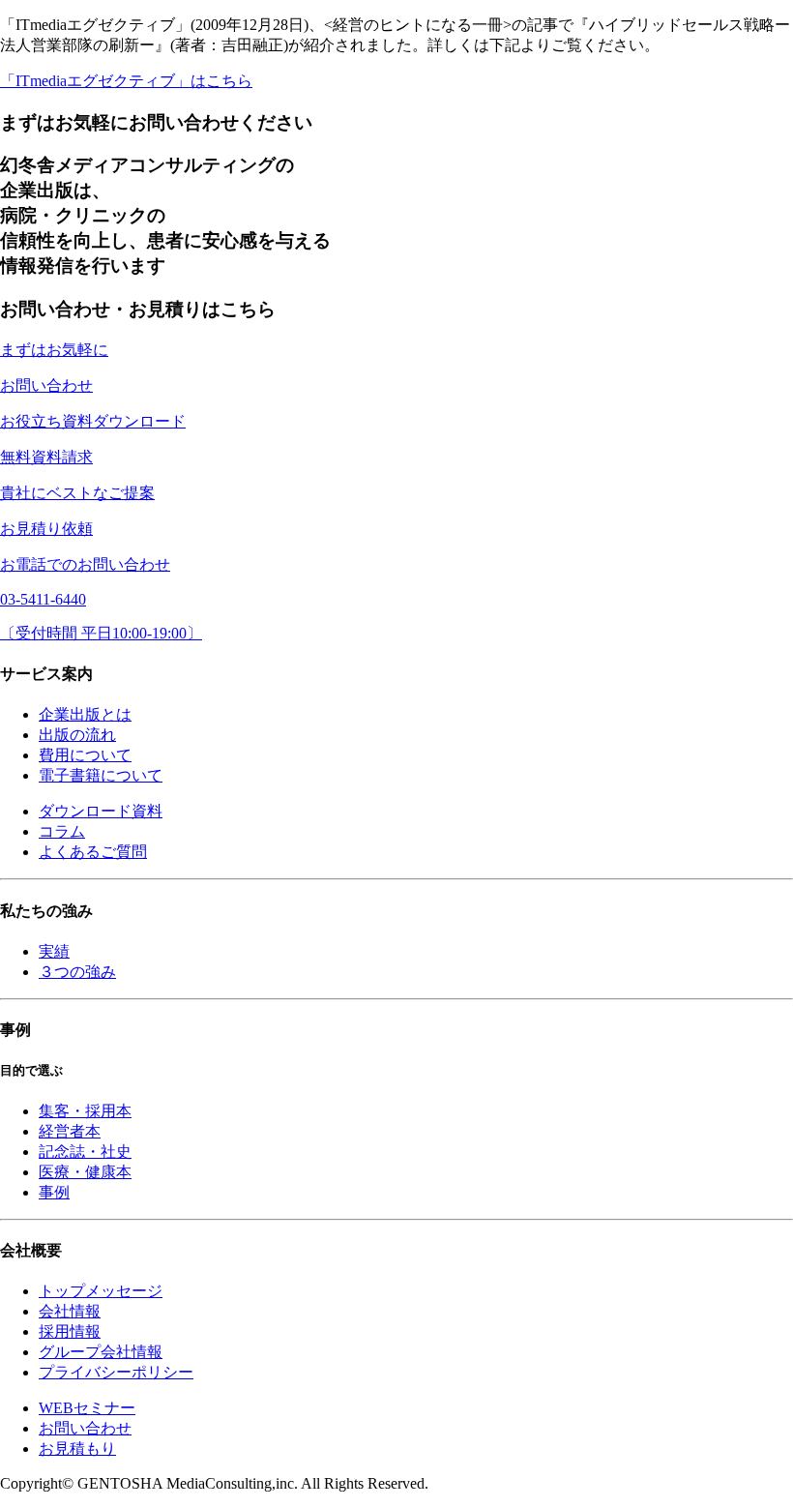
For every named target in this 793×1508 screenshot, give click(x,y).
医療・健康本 (85, 1172)
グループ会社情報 (100, 1352)
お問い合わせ (85, 1428)
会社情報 (70, 1311)
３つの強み (77, 971)
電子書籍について (100, 775)
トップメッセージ (100, 1291)
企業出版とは (85, 714)
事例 (54, 1192)
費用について (85, 755)
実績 (54, 951)
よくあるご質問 (93, 851)
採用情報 (70, 1331)
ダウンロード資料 (100, 811)
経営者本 (70, 1131)
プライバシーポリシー (116, 1372)
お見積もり (77, 1448)
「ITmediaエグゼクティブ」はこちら (126, 81)
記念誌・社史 (85, 1151)
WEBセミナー (87, 1408)
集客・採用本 (85, 1111)
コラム (62, 831)
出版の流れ (77, 734)
